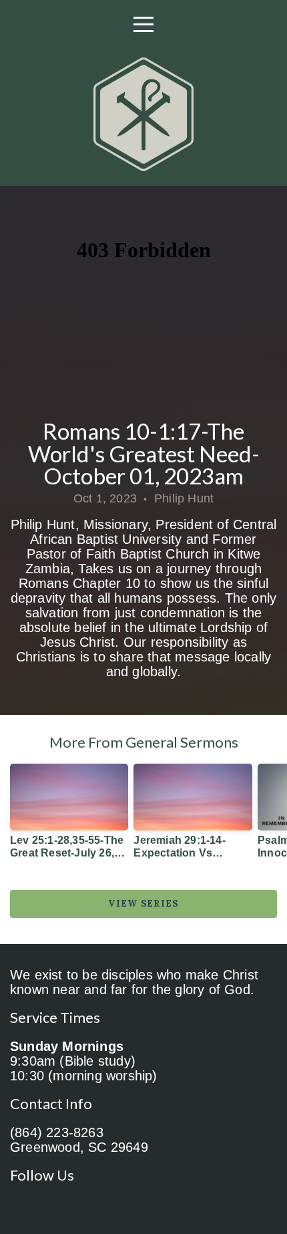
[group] (69, 816)
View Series (143, 903)
